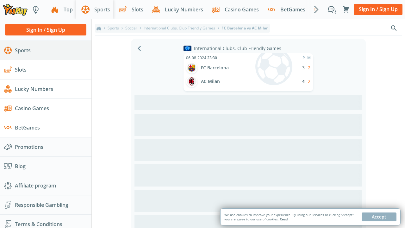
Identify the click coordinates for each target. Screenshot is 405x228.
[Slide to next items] (316, 9)
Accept (379, 217)
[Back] (139, 48)
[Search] (394, 28)
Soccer (131, 28)
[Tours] (35, 9)
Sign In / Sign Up (378, 9)
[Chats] (332, 9)
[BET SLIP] (346, 9)
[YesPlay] (15, 9)
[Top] (99, 28)
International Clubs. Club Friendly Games (179, 28)
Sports (113, 28)
